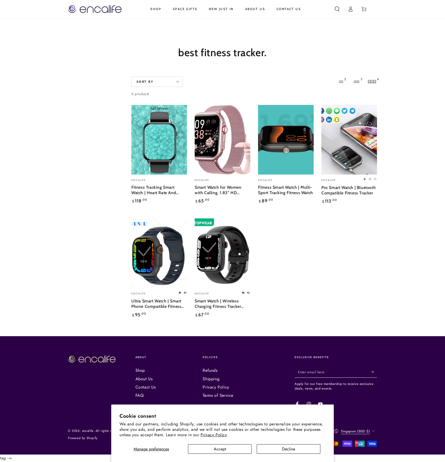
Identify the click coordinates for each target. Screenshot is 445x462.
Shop (140, 370)
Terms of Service (218, 395)
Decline (288, 449)
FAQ (139, 395)
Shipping (211, 379)
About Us (144, 379)
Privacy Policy (214, 435)
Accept (220, 449)
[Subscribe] (374, 371)
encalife (87, 430)
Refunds (210, 370)
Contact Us (145, 387)
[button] (337, 9)
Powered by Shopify (82, 438)
